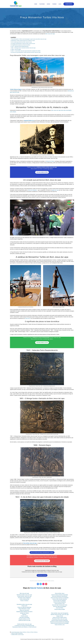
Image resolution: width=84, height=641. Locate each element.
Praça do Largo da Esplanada (24, 607)
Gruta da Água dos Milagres (59, 606)
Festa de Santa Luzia (60, 624)
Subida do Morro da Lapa (24, 620)
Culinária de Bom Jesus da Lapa (17, 634)
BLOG (60, 4)
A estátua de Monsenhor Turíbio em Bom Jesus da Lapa (23, 43)
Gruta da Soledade (32, 190)
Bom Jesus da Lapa (50, 33)
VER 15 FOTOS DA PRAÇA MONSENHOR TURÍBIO (42, 552)
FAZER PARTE (68, 3)
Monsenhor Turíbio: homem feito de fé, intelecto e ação (23, 40)
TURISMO (54, 4)
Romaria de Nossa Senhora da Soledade (59, 621)
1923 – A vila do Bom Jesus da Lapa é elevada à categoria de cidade (26, 50)
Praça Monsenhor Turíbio (24, 608)
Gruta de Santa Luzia (60, 603)
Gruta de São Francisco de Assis (59, 605)
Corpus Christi (59, 616)
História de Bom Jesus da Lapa (24, 624)
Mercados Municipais (24, 617)
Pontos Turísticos (24, 600)
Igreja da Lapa (55, 190)
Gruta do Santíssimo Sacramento (59, 596)
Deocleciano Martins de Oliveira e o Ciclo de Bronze (24, 627)
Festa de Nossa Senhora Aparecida (59, 620)
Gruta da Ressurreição (60, 609)
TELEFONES (42, 4)
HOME (35, 4)
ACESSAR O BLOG (42, 575)
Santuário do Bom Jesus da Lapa (24, 604)
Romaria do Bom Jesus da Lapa (59, 618)
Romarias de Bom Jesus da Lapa (24, 594)
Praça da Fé (27, 318)
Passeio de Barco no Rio (24, 618)
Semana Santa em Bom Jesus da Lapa (60, 614)
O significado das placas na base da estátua (21, 44)
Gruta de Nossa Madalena (60, 602)
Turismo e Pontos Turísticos (32, 632)
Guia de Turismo (36, 588)
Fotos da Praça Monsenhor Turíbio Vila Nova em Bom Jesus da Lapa (26, 52)
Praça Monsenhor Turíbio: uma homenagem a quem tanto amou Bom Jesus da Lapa (28, 39)
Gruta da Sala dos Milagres (59, 600)
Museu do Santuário (24, 610)
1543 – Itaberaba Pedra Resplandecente (20, 46)
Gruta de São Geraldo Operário (60, 599)
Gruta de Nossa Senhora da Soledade (59, 597)
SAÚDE (48, 4)
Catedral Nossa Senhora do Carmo (24, 611)
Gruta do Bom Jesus (59, 593)
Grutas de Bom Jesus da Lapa (24, 596)
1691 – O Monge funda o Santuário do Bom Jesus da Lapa (23, 47)
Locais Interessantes (24, 599)
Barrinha (24, 614)
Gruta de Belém (59, 607)
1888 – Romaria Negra (16, 49)
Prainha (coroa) (24, 616)
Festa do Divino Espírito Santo (60, 617)
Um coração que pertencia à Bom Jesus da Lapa (22, 42)
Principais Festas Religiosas (24, 597)
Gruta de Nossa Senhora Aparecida (59, 594)
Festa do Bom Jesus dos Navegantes (59, 613)
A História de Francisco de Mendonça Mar (24, 625)
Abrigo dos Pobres (50, 161)
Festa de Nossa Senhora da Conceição (60, 623)
